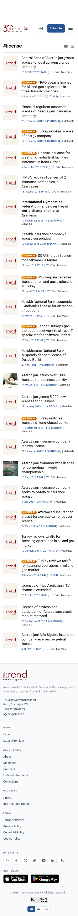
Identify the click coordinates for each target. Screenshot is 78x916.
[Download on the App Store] (15, 878)
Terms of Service (13, 820)
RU (46, 908)
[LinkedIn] (53, 860)
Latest (7, 734)
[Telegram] (43, 860)
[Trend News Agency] (15, 675)
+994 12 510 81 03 (14, 709)
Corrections (10, 781)
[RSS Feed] (62, 860)
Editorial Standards (15, 775)
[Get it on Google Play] (45, 878)
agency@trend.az (13, 714)
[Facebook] (16, 860)
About (7, 756)
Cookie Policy (11, 838)
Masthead (9, 763)
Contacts (9, 769)
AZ (39, 908)
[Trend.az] (15, 28)
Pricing (7, 797)
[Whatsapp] (7, 860)
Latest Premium (13, 740)
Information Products (17, 803)
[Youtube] (34, 860)
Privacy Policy (12, 826)
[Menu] (70, 28)
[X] (25, 860)
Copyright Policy (13, 832)
